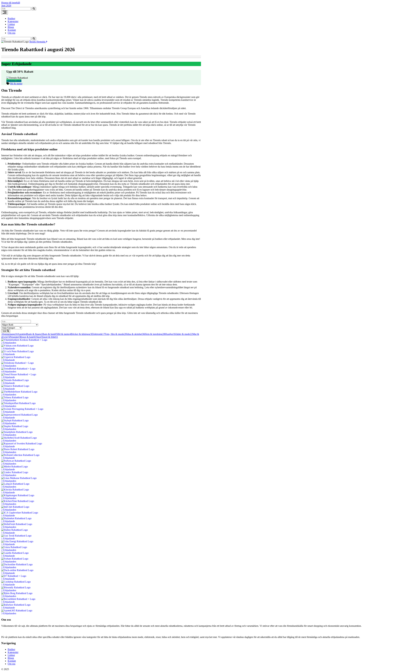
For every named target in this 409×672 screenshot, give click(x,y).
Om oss (11, 33)
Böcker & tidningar (81, 334)
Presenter (15, 337)
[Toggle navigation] (4, 12)
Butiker (11, 18)
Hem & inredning (155, 334)
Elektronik (98, 334)
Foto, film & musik (115, 334)
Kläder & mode (183, 334)
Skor (39, 337)
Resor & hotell (28, 337)
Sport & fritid (50, 337)
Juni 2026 (6, 5)
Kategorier (13, 21)
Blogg (11, 27)
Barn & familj (50, 334)
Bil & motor (16, 83)
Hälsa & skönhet (135, 334)
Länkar (11, 24)
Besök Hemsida (37, 41)
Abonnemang (9, 334)
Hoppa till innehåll (10, 2)
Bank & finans (34, 334)
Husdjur (169, 334)
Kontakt (12, 30)
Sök (5, 331)
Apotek (22, 334)
